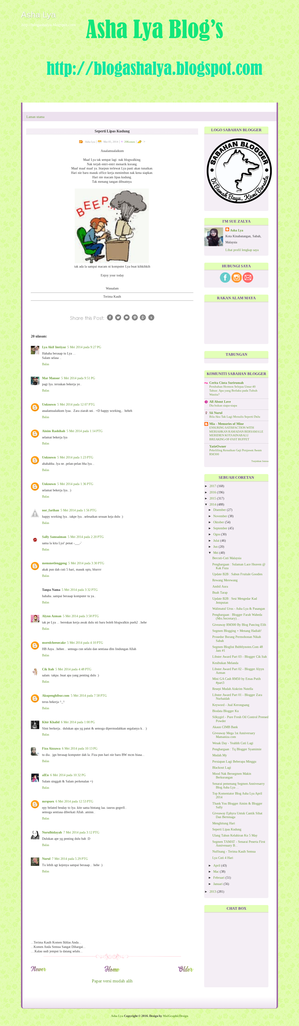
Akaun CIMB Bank (225, 727)
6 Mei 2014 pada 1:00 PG (78, 722)
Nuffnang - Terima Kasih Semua (234, 851)
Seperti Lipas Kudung (226, 829)
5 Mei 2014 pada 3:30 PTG (86, 563)
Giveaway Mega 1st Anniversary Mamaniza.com (233, 735)
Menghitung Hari (223, 823)
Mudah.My (219, 755)
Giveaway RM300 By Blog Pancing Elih (239, 625)
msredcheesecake (54, 642)
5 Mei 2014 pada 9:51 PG (78, 378)
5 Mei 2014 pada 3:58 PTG (81, 616)
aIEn (45, 775)
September (220, 528)
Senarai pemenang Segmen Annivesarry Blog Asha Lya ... (238, 785)
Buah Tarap (220, 592)
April (217, 865)
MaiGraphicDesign (175, 1016)
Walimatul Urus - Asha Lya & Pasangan (238, 608)
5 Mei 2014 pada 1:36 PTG (75, 484)
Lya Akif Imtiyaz (54, 347)
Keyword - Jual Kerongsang (230, 705)
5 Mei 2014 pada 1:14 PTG (85, 431)
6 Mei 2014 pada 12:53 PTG (74, 801)
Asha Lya (38, 14)
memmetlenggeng (54, 563)
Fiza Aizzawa (51, 748)
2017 (213, 486)
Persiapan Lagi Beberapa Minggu (234, 761)
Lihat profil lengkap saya (242, 250)
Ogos (217, 534)
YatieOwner (217, 446)
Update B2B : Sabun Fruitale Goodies (237, 574)
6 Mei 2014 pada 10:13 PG (79, 748)
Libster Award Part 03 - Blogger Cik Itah (239, 656)
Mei (216, 552)
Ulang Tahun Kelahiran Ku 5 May (234, 835)
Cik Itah (48, 669)
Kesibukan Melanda (225, 663)
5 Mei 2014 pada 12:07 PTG (76, 404)
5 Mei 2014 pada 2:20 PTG (86, 537)
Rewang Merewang (225, 580)
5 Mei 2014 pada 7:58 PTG (89, 695)
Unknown (49, 404)
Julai (216, 540)
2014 (213, 504)
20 (129, 141)
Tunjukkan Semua (259, 461)
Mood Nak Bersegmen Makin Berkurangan (231, 775)
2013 (213, 891)
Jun (216, 546)
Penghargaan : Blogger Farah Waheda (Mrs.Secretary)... (237, 616)
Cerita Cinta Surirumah (226, 383)
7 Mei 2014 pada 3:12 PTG (81, 832)
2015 (213, 498)
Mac (216, 871)
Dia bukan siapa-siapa (223, 405)
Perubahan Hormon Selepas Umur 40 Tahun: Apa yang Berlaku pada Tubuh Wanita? (233, 390)
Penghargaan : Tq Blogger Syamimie (236, 749)
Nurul (46, 859)
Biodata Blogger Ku (225, 711)
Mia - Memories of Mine (226, 424)
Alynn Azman (51, 616)
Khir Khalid (51, 722)
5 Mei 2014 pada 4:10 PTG (85, 642)
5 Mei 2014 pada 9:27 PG (84, 347)
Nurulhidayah (52, 832)
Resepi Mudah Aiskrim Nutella (232, 689)
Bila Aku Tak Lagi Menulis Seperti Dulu (234, 416)
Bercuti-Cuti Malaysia (226, 558)
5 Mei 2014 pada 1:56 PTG (78, 510)
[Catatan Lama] (186, 971)
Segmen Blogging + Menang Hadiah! (237, 631)
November (220, 516)
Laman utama (35, 117)
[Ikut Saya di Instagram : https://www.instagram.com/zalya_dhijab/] (236, 281)
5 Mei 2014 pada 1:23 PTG (75, 457)
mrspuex (48, 801)
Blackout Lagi (221, 767)
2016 (213, 492)
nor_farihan (50, 510)
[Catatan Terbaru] (38, 971)
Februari (219, 877)
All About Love (220, 401)
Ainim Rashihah (53, 431)
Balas (45, 364)
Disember (220, 510)
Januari (218, 884)
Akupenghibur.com (55, 695)
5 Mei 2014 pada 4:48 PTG (73, 669)
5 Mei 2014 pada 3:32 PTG (80, 590)
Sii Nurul (215, 413)
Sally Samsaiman (54, 537)
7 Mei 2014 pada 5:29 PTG (70, 859)
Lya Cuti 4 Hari (222, 858)
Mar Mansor (51, 378)
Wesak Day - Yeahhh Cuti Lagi (232, 743)
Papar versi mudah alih (112, 980)
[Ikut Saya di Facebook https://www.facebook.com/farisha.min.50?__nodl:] (225, 281)
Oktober (219, 522)
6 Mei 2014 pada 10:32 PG (68, 775)
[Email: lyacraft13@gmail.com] (248, 281)
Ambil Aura (220, 586)
